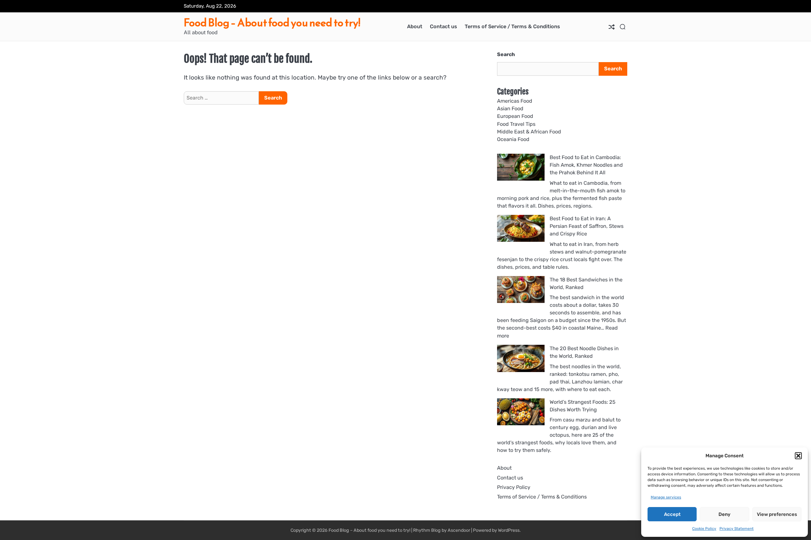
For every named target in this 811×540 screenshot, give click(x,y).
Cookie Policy (704, 528)
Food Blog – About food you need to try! (272, 23)
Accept (672, 514)
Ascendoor (459, 530)
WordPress (509, 530)
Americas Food (514, 101)
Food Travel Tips (516, 124)
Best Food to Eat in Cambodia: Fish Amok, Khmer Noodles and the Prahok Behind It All (586, 165)
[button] (798, 456)
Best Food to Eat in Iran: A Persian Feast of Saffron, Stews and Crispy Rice (586, 226)
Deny (724, 514)
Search (506, 54)
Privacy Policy (513, 487)
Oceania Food (513, 139)
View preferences (777, 514)
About (414, 26)
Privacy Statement (736, 528)
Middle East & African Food (529, 132)
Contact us (443, 26)
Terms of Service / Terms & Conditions (512, 26)
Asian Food (510, 109)
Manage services (666, 497)
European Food (515, 116)
